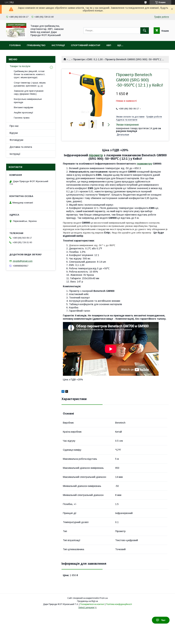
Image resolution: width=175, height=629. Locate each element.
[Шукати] (144, 30)
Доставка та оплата (21, 147)
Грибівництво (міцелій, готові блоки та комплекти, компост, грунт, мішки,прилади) (29, 74)
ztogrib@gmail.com (22, 261)
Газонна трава (21, 117)
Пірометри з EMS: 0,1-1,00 (88, 59)
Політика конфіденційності (119, 604)
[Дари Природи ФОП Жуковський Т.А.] (16, 36)
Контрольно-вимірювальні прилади (28, 100)
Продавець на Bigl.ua (87, 601)
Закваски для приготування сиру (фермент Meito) (28, 92)
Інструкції (58, 45)
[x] (66, 392)
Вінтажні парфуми (23, 107)
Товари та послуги (20, 66)
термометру (144, 163)
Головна (15, 45)
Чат (163, 620)
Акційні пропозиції (23, 112)
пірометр (96, 155)
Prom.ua (104, 598)
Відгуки (14, 133)
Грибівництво (36, 45)
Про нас (14, 126)
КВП (108, 45)
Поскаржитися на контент (92, 604)
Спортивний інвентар (85, 45)
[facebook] (63, 392)
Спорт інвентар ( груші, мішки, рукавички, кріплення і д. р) (30, 84)
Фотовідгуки (16, 140)
